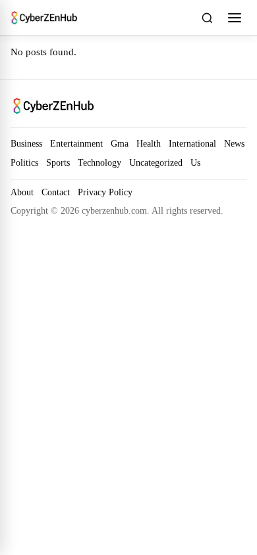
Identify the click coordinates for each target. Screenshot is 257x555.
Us (195, 162)
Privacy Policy (105, 192)
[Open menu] (234, 18)
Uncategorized (156, 162)
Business (26, 143)
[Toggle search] (207, 18)
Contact (56, 192)
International (192, 143)
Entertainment (76, 143)
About (22, 192)
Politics (24, 162)
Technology (99, 162)
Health (148, 143)
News (234, 143)
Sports (58, 162)
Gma (119, 143)
